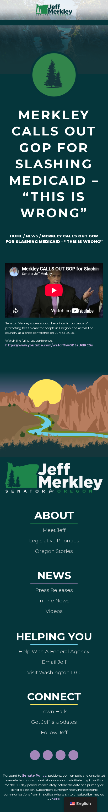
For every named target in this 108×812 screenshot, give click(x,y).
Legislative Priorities (54, 540)
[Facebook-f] (35, 755)
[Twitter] (73, 755)
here (55, 799)
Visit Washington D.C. (54, 672)
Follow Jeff (54, 732)
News (32, 236)
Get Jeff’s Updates (54, 721)
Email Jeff (54, 661)
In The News (54, 600)
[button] (54, 21)
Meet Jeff (54, 530)
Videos (54, 611)
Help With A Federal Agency (54, 651)
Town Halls (54, 711)
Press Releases (54, 590)
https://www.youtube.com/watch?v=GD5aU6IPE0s (49, 345)
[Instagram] (48, 755)
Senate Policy (34, 775)
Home (16, 236)
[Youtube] (61, 755)
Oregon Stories (54, 551)
